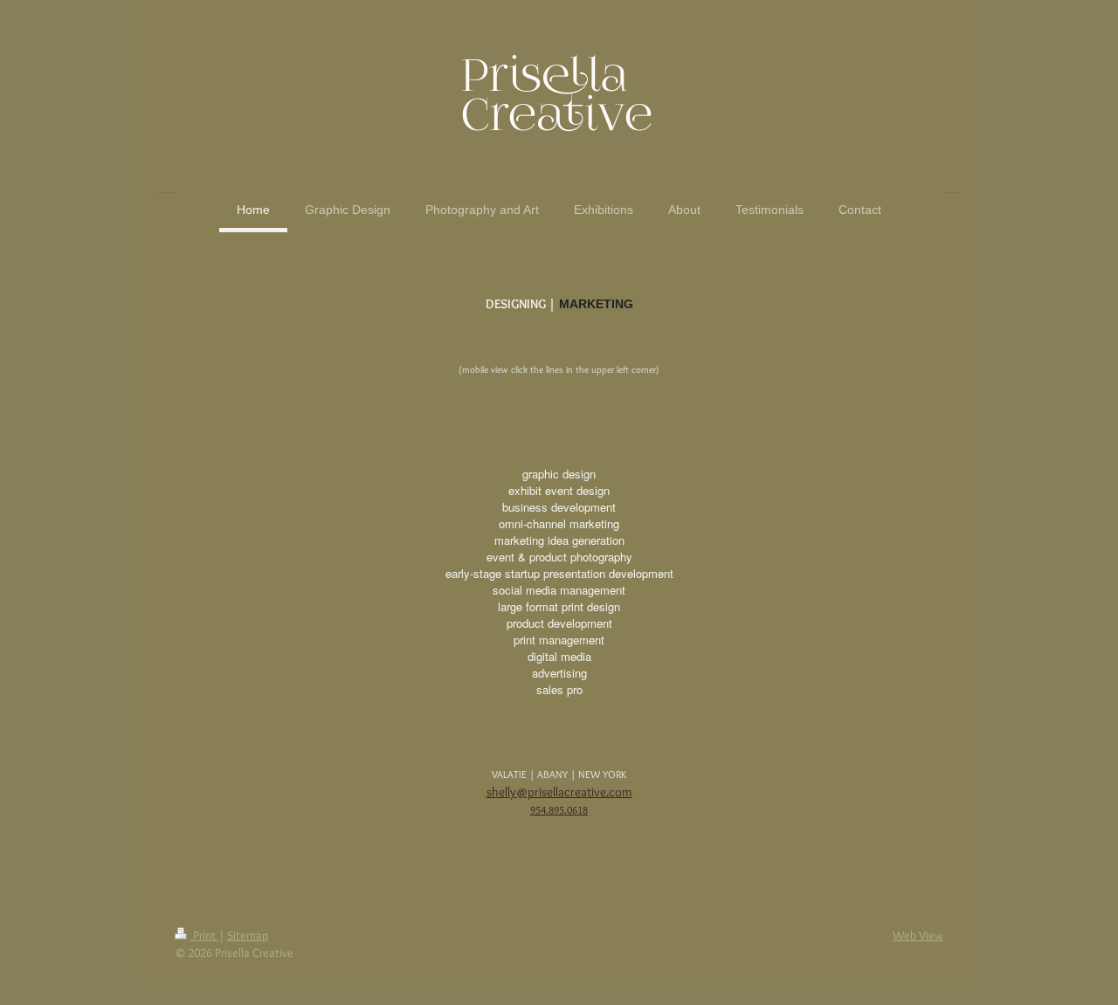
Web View (918, 935)
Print (204, 935)
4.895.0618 (564, 809)
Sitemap (247, 935)
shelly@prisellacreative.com (559, 792)
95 (535, 809)
